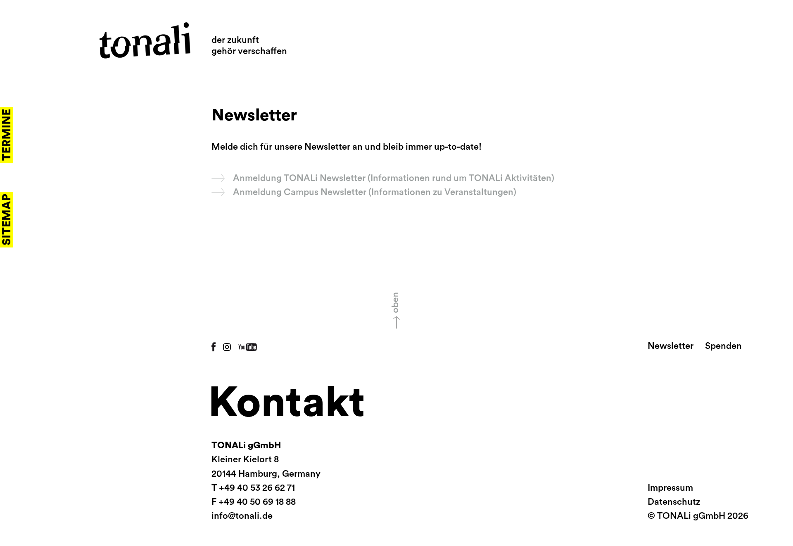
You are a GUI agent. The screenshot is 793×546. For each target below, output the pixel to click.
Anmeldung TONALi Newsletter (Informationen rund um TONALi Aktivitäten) (393, 178)
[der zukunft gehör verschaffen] (145, 40)
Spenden (723, 346)
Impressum (670, 487)
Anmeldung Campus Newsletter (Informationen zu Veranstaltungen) (374, 192)
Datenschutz (674, 501)
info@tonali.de (242, 515)
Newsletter (670, 346)
